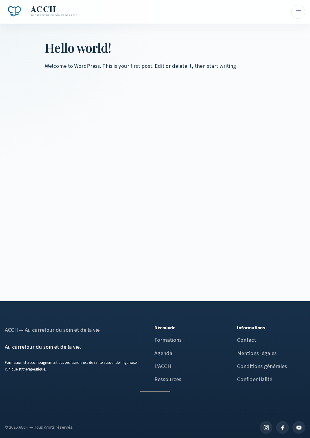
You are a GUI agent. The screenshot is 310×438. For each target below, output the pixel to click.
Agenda (163, 353)
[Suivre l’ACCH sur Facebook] (282, 427)
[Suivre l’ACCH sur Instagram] (266, 427)
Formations (168, 340)
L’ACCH (162, 366)
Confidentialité (254, 379)
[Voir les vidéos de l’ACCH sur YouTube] (298, 427)
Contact (246, 340)
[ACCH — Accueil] (42, 12)
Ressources (167, 379)
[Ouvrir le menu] (298, 12)
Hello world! (78, 47)
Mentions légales (257, 353)
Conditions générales (262, 366)
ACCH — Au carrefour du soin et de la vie (52, 330)
